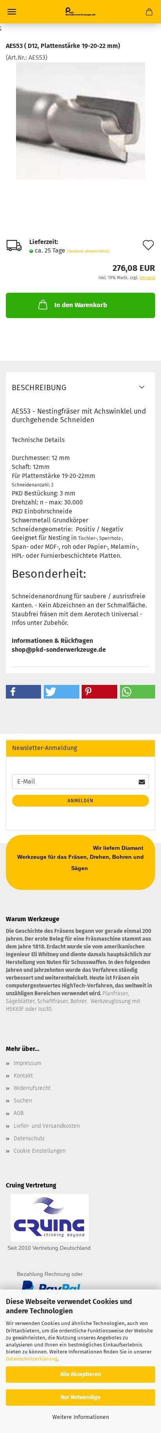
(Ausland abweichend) (88, 251)
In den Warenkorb (80, 305)
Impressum (27, 1063)
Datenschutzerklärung (31, 1359)
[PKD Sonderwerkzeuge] (80, 11)
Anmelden (80, 800)
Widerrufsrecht (32, 1088)
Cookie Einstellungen (40, 1151)
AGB (18, 1113)
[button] (23, 692)
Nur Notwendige (80, 1397)
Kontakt (23, 1075)
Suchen (23, 1100)
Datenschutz (29, 1138)
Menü (11, 11)
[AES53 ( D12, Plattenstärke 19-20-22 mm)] (80, 120)
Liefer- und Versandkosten (47, 1126)
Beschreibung (39, 387)
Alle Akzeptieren (80, 1374)
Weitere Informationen (80, 1417)
